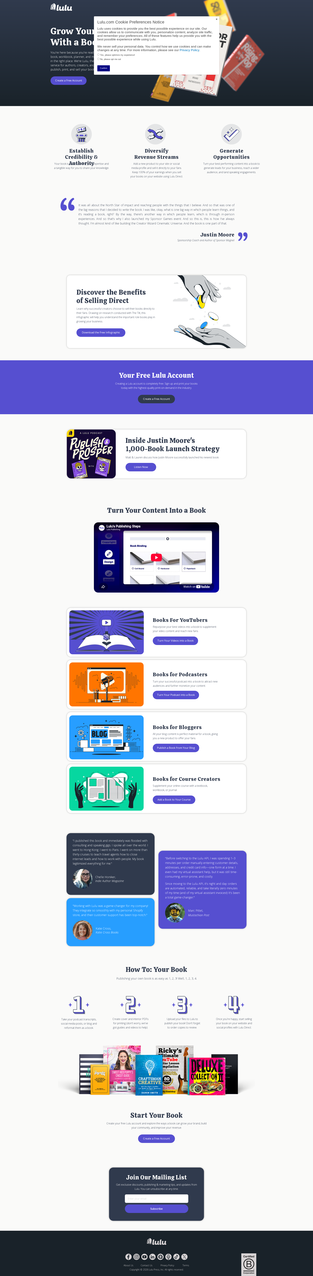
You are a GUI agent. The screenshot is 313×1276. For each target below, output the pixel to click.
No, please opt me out (110, 59)
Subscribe (156, 1209)
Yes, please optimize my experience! (117, 55)
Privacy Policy (189, 50)
